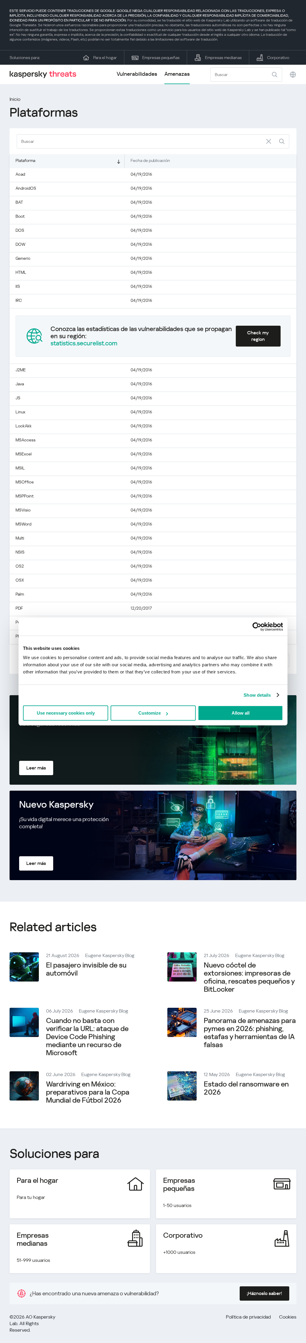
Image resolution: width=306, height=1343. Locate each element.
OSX (20, 580)
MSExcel (24, 454)
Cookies (287, 1317)
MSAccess (26, 440)
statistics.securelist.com (84, 343)
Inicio (15, 99)
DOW (20, 244)
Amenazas (177, 74)
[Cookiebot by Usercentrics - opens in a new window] (257, 626)
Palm (20, 594)
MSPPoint (24, 496)
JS (18, 397)
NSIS (20, 552)
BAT (19, 202)
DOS (20, 230)
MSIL (20, 468)
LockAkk (24, 426)
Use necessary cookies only (66, 712)
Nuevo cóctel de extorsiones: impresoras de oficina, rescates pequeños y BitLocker (249, 977)
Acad (20, 174)
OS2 (20, 566)
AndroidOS (26, 188)
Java (20, 383)
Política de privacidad (248, 1317)
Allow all (241, 712)
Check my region (258, 336)
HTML (21, 272)
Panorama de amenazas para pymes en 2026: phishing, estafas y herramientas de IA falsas (250, 1032)
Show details (257, 695)
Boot (20, 216)
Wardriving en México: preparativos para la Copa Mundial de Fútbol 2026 (87, 1092)
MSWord (23, 524)
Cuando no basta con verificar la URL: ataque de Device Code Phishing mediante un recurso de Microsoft (87, 1036)
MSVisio (23, 510)
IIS (18, 286)
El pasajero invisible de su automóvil (86, 969)
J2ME (21, 369)
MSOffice (25, 482)
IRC (19, 300)
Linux (20, 411)
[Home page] (45, 74)
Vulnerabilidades (137, 74)
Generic (23, 258)
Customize (149, 712)
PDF (19, 608)
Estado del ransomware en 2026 (246, 1088)
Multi (20, 538)
